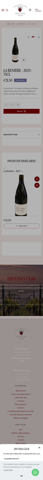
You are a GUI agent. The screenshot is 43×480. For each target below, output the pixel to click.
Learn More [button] (8, 470)
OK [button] (21, 476)
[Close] (39, 447)
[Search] (7, 10)
